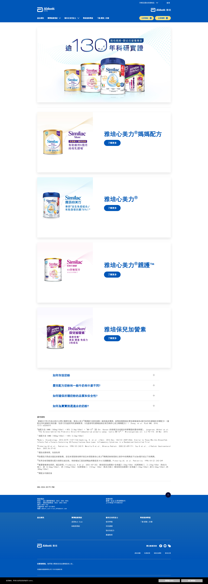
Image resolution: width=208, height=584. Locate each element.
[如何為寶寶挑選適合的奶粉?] (153, 406)
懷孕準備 (109, 522)
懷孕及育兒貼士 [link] (70, 18)
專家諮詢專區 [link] (88, 18)
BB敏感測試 (76, 526)
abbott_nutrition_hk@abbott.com (54, 508)
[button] (164, 3)
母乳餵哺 (109, 526)
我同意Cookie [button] (169, 580)
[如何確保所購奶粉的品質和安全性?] (153, 396)
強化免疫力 (110, 530)
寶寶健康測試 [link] (53, 18)
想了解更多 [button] (191, 580)
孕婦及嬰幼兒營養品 (146, 3)
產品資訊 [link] (40, 18)
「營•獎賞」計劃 (146, 522)
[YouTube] (165, 546)
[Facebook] (160, 546)
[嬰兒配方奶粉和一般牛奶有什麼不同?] (153, 385)
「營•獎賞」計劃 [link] (103, 18)
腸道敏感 (109, 535)
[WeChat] (169, 546)
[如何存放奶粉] (153, 375)
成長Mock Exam (77, 522)
